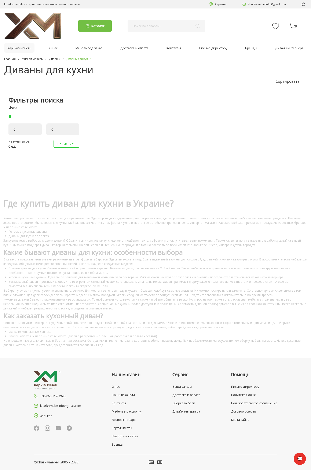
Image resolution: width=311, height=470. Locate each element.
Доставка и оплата (134, 48)
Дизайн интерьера (289, 48)
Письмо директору (213, 48)
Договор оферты (243, 411)
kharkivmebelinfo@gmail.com (267, 4)
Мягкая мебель (32, 59)
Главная (10, 59)
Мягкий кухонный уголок (157, 277)
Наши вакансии (123, 395)
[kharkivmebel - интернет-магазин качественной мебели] (32, 26)
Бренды (251, 48)
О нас (53, 48)
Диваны (54, 59)
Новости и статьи (125, 436)
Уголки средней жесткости (135, 295)
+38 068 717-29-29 (53, 396)
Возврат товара (124, 420)
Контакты (173, 48)
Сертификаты (122, 428)
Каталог (98, 26)
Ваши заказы (182, 387)
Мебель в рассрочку (127, 411)
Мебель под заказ (88, 48)
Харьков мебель (19, 48)
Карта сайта (240, 420)
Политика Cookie (243, 395)
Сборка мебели (183, 403)
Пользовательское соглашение (254, 403)
